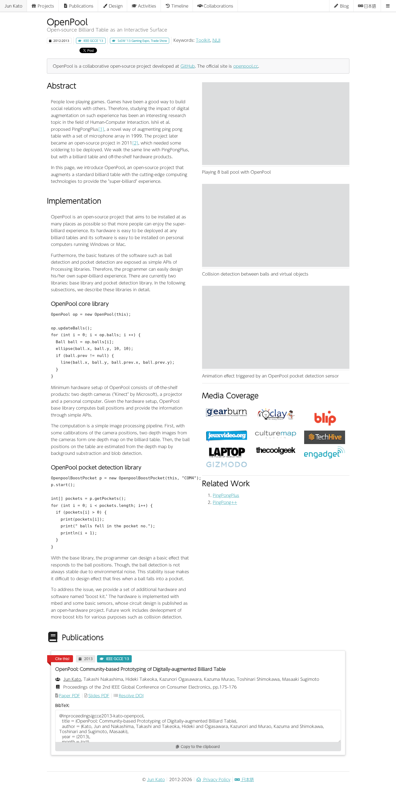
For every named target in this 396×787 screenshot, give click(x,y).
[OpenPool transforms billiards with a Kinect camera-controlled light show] (324, 452)
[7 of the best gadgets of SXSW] (226, 412)
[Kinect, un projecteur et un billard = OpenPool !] (226, 436)
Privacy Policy (216, 779)
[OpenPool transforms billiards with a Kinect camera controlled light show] (275, 450)
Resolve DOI (131, 696)
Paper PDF (69, 696)
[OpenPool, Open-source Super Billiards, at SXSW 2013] (324, 418)
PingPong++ (225, 502)
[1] (101, 129)
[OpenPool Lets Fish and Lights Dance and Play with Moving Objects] (226, 452)
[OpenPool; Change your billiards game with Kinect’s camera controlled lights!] (275, 414)
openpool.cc (245, 66)
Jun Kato (156, 779)
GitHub (187, 66)
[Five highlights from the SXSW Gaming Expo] (324, 437)
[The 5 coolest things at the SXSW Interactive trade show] (275, 434)
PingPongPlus (226, 495)
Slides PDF (98, 696)
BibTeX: (62, 705)
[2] (135, 143)
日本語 (247, 779)
